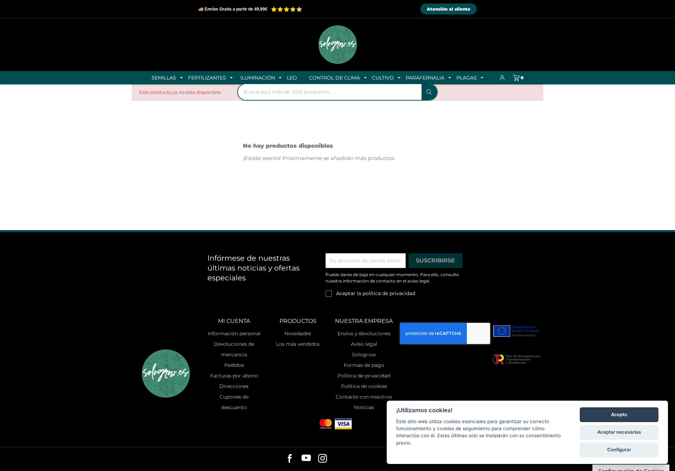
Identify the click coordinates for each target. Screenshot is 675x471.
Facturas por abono (234, 376)
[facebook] (289, 459)
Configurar (619, 449)
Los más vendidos (298, 344)
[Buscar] (429, 92)
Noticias (364, 407)
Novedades (297, 333)
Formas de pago (364, 365)
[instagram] (322, 459)
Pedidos (234, 365)
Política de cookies (364, 386)
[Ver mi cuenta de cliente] (502, 77)
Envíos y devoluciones (364, 333)
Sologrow (364, 354)
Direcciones (234, 386)
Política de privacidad (364, 376)
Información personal (234, 333)
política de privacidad (388, 293)
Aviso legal (364, 344)
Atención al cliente (448, 9)
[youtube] (306, 459)
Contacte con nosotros (364, 397)
